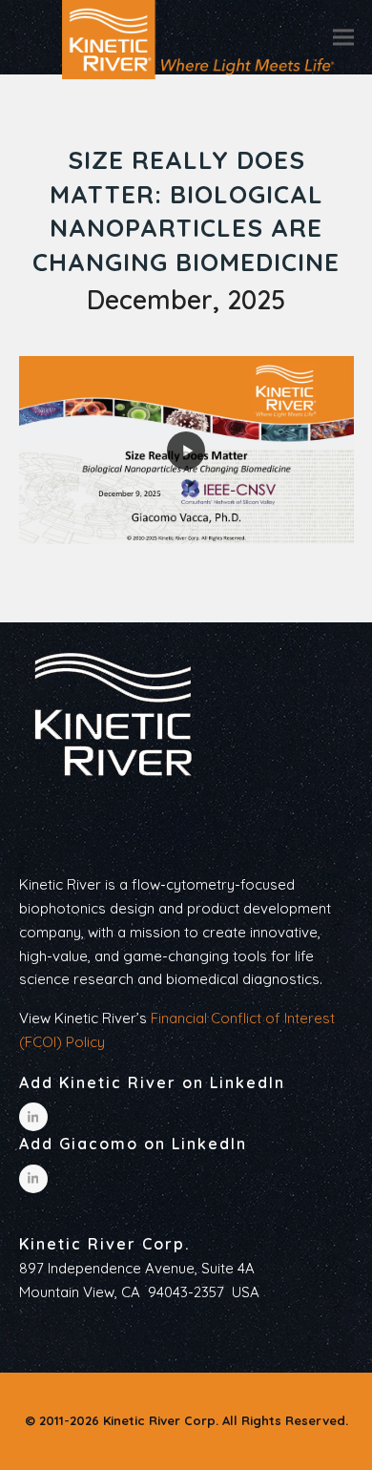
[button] (343, 37)
